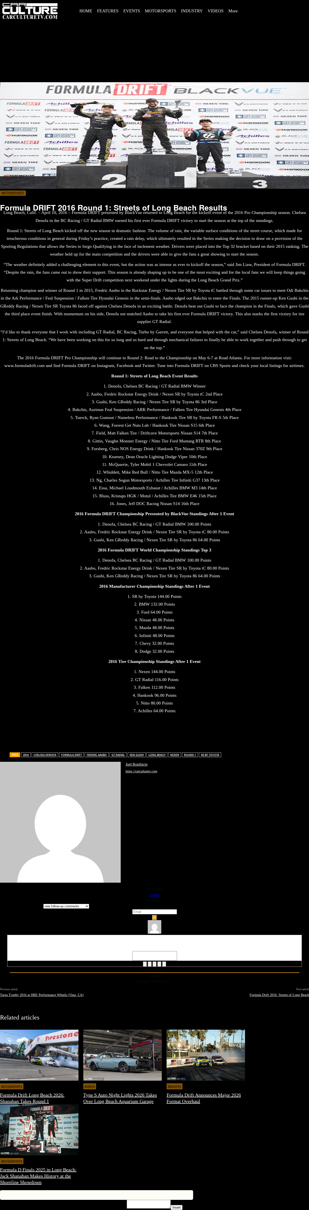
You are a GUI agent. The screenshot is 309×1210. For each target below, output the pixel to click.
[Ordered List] (154, 964)
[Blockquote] (164, 964)
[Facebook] (264, 5)
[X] (286, 5)
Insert (177, 1207)
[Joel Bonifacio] (60, 822)
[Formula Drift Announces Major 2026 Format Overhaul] (206, 1055)
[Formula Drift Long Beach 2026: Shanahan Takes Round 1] (39, 1055)
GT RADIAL (118, 754)
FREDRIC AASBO (97, 754)
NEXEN (174, 754)
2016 (26, 754)
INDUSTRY (174, 1086)
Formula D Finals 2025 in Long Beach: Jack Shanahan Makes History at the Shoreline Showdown (38, 1176)
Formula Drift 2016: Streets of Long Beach (279, 995)
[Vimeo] (297, 5)
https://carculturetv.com (141, 771)
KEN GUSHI (137, 754)
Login (154, 894)
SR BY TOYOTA (210, 754)
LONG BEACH (156, 754)
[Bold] (145, 964)
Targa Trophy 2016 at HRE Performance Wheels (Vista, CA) (42, 995)
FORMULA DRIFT (71, 754)
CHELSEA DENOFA (45, 754)
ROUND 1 (190, 754)
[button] (255, 6)
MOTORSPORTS (12, 193)
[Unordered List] (159, 964)
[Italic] (150, 964)
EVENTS (89, 1086)
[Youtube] (264, 16)
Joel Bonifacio (136, 764)
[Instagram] (275, 5)
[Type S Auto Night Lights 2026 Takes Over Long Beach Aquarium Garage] (122, 1055)
